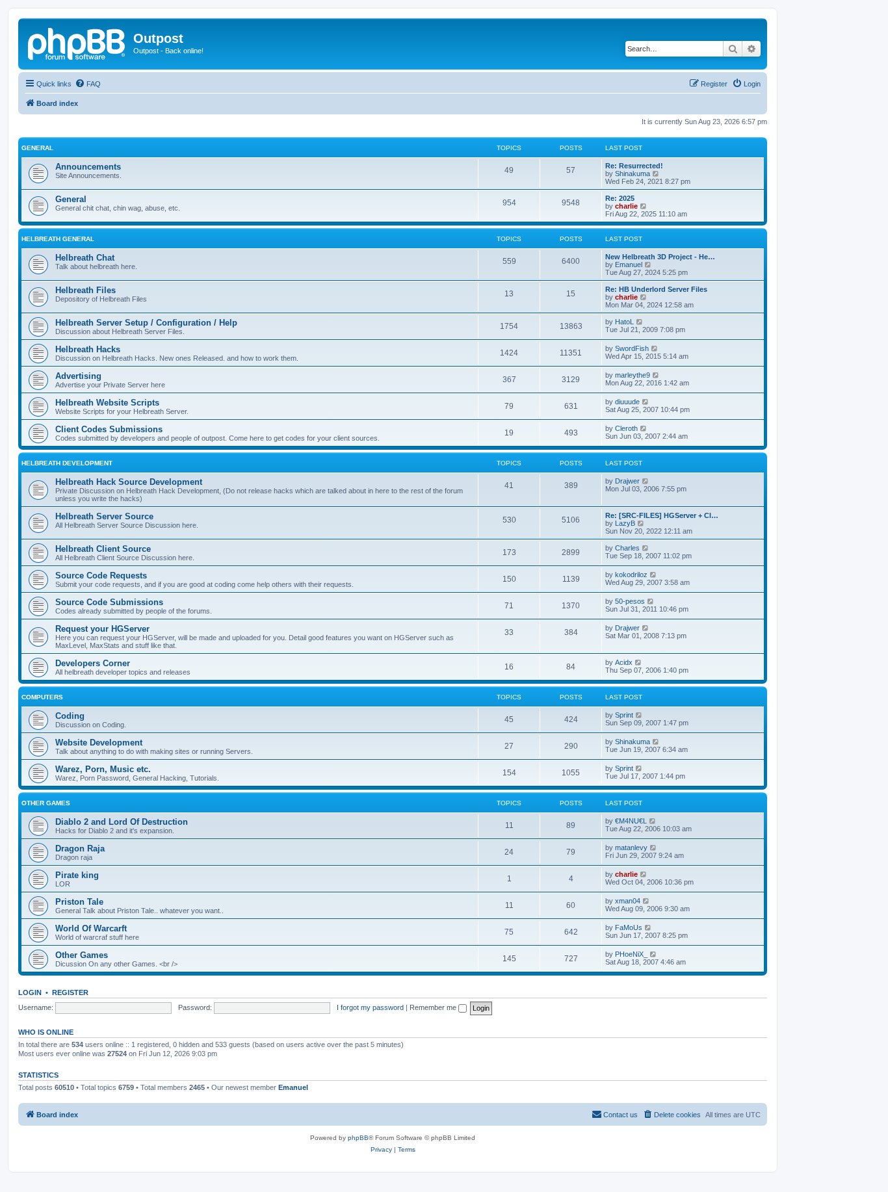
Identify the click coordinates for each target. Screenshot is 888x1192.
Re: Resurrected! (634, 166)
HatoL (624, 322)
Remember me (434, 1007)
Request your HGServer (102, 629)
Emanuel (628, 264)
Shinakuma (632, 173)
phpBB (358, 1137)
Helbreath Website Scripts (107, 403)
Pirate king (77, 875)
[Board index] (77, 42)
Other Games (45, 803)
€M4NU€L (631, 821)
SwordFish (632, 348)
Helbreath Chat (84, 258)
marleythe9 (632, 375)
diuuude (627, 402)
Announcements (88, 167)
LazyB (625, 523)
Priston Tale (79, 902)
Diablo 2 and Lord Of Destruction (121, 822)
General (37, 147)
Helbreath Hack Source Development (128, 482)
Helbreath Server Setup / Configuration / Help (146, 323)
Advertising (78, 376)
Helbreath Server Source (104, 516)
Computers (42, 697)
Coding (70, 716)
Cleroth (626, 428)
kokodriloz (631, 574)
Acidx (624, 662)
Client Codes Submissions (109, 429)
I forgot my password (370, 1007)
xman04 (627, 901)
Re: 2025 (619, 198)
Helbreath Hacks (87, 349)
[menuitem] (88, 84)
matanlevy (631, 847)
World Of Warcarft (91, 928)
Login (30, 992)
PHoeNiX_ (631, 954)
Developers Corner (92, 663)
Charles (627, 548)
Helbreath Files (85, 290)
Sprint (624, 715)
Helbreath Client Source (103, 549)
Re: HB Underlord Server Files (656, 289)
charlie (626, 206)
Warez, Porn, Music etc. (103, 769)
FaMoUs (628, 927)
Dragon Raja (80, 848)
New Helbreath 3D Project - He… (660, 257)
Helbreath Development (66, 463)
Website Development (98, 742)
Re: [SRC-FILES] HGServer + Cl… (661, 515)
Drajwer (627, 481)
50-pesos (630, 601)
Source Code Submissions (109, 602)
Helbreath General (57, 238)
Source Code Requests (101, 575)
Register (70, 992)
